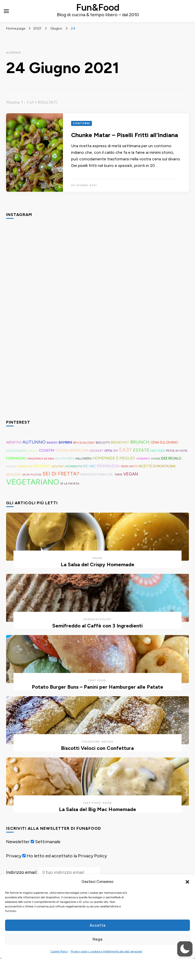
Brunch (140, 442)
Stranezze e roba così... (97, 474)
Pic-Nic (89, 466)
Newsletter (18, 841)
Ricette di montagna (157, 466)
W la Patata (69, 483)
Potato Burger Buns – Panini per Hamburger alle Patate (97, 687)
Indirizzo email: (22, 872)
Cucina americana (72, 450)
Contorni (81, 123)
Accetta (98, 925)
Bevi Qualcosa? (84, 442)
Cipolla (33, 450)
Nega (97, 939)
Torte (118, 474)
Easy (125, 450)
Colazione (91, 741)
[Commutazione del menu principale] (6, 11)
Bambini (65, 442)
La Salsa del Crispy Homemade (97, 564)
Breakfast (120, 442)
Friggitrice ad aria (40, 458)
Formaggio (16, 458)
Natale (107, 741)
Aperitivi (13, 442)
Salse (97, 558)
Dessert (96, 450)
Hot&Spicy (143, 458)
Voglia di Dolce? (97, 619)
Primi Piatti (129, 466)
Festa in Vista (176, 450)
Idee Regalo (171, 458)
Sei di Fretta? (60, 474)
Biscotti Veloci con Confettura (97, 748)
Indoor (11, 466)
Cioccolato (16, 450)
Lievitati (58, 466)
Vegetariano (32, 482)
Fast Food (157, 450)
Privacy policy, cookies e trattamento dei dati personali (106, 951)
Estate (141, 450)
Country (47, 450)
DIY (115, 450)
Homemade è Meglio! (114, 458)
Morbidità (74, 466)
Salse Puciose (31, 474)
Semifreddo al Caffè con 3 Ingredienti (97, 626)
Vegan (130, 473)
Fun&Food (97, 7)
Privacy (13, 856)
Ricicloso (13, 474)
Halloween (83, 458)
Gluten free (64, 458)
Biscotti (103, 442)
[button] (187, 881)
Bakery (52, 442)
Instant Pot (25, 466)
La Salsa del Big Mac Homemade (97, 809)
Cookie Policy (59, 951)
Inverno (42, 466)
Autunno (34, 442)
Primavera (108, 466)
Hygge (155, 458)
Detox (108, 450)
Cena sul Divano (164, 442)
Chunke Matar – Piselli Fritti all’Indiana (124, 135)
